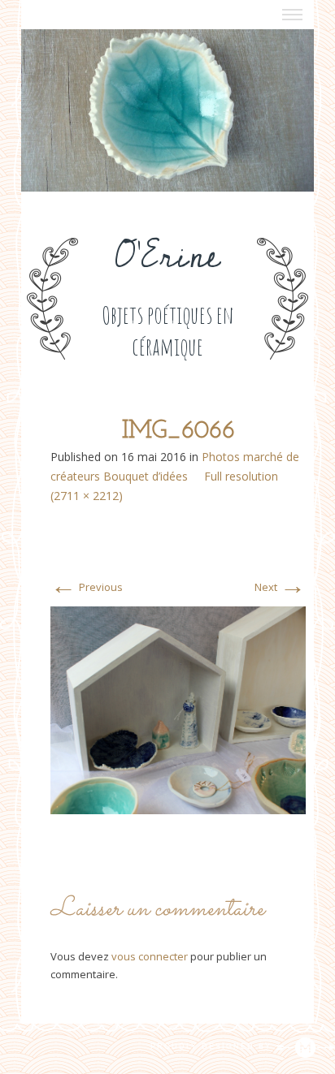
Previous (86, 587)
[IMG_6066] (178, 709)
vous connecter (149, 956)
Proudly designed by (213, 1046)
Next (280, 587)
